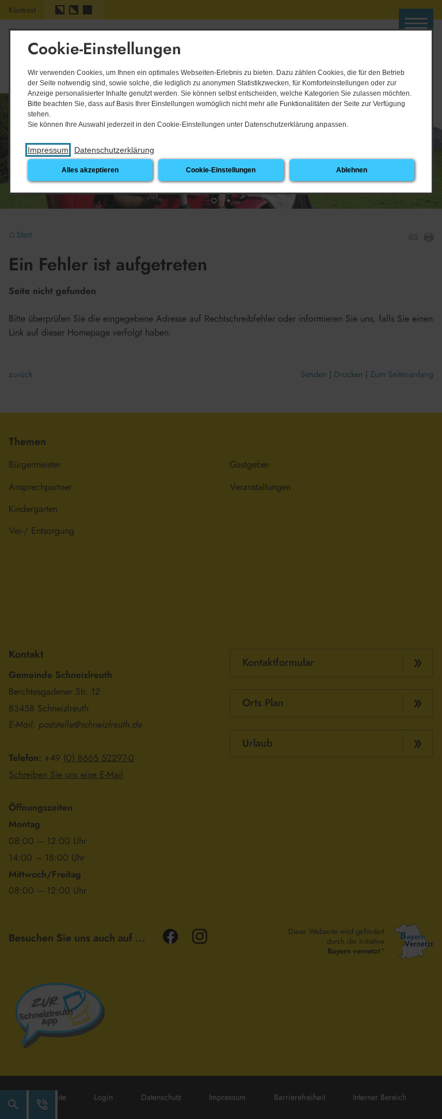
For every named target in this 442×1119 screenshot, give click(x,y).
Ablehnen (351, 170)
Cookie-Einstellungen (221, 170)
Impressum (48, 150)
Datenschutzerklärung (114, 150)
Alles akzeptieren (90, 170)
